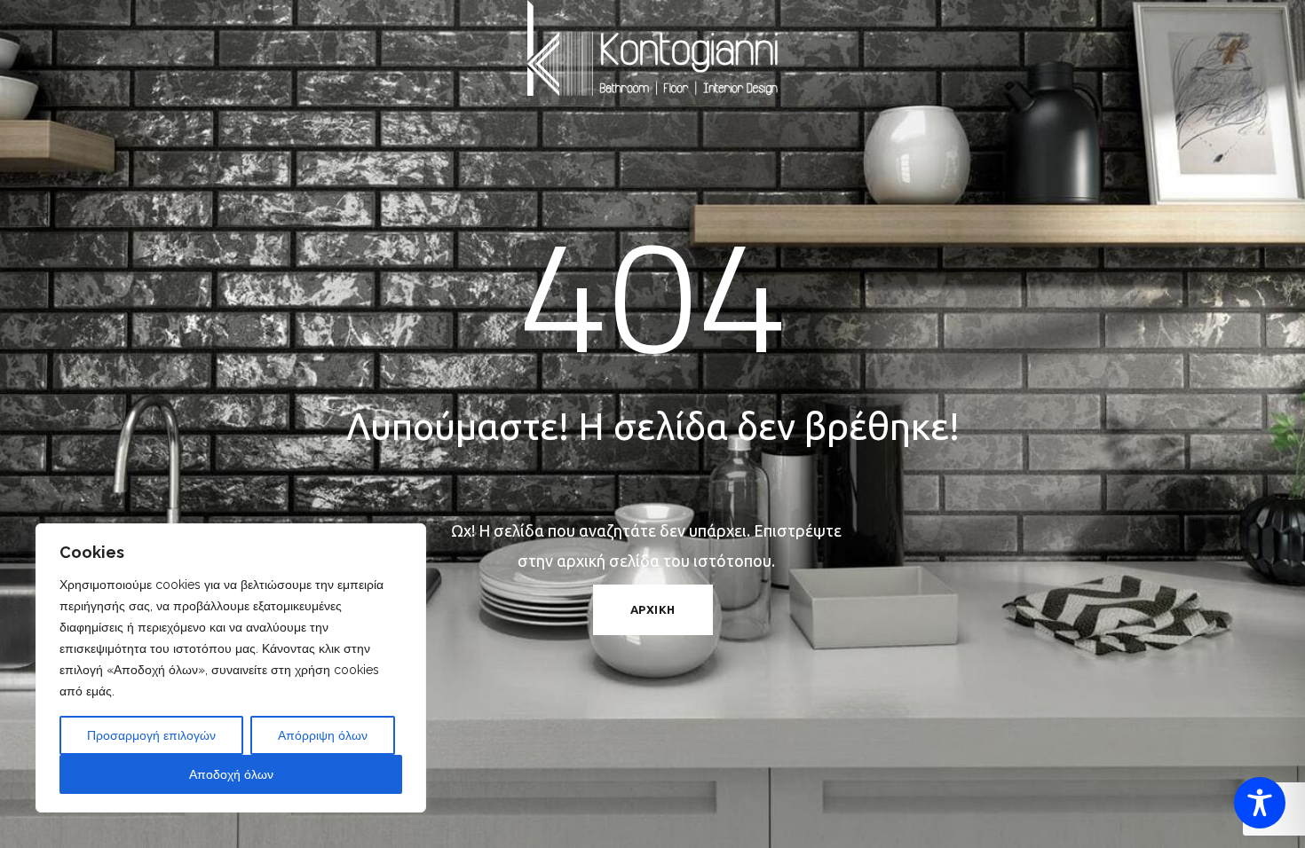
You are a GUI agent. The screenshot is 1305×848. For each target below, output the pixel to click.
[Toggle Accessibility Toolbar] (1259, 802)
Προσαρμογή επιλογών (151, 735)
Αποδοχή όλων (231, 774)
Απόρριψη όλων (323, 735)
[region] (231, 668)
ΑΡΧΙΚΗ (653, 609)
